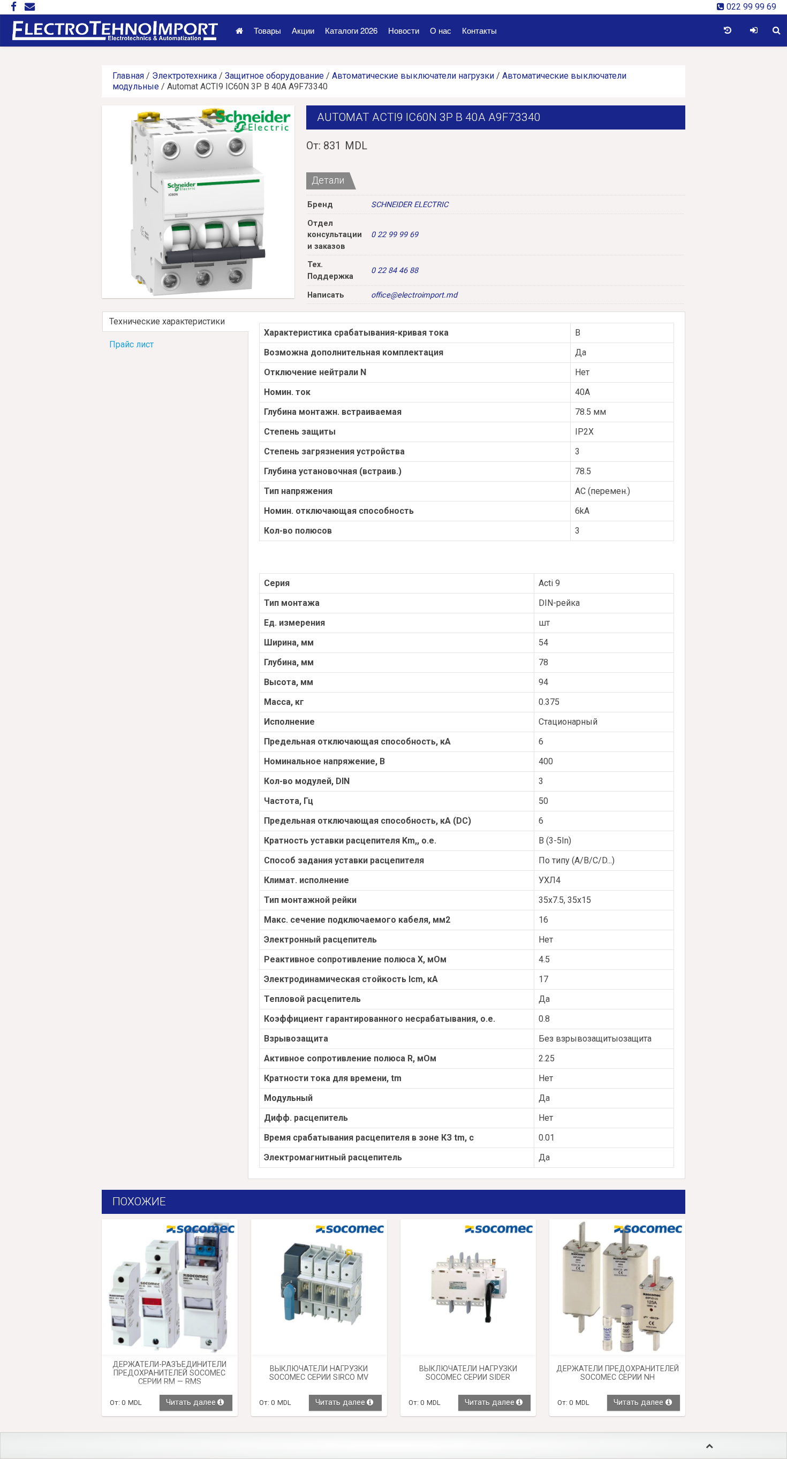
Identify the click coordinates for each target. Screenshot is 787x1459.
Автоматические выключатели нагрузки (413, 76)
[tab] (175, 321)
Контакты (479, 30)
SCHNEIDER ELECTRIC (409, 204)
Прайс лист (131, 344)
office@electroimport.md (414, 295)
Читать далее (191, 1402)
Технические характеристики (167, 321)
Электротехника (184, 76)
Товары (267, 30)
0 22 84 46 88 (394, 270)
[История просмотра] (727, 30)
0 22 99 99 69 (394, 234)
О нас (440, 30)
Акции (303, 30)
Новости (403, 30)
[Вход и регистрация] (753, 30)
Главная (128, 76)
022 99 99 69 (750, 7)
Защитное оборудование (274, 76)
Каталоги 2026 (351, 30)
